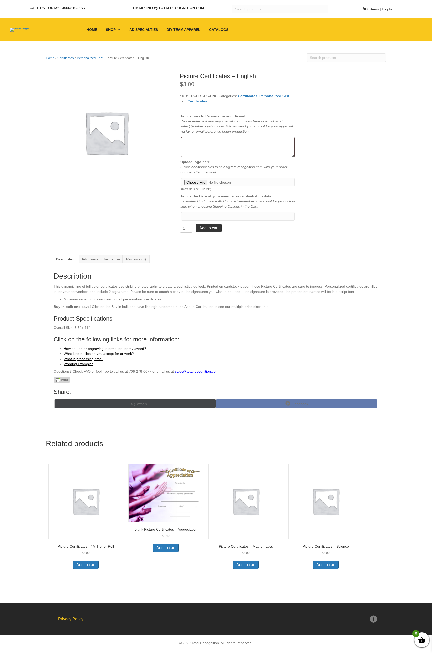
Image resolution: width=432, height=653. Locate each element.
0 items (372, 9)
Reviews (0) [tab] (136, 259)
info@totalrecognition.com (175, 8)
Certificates (66, 58)
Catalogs (218, 30)
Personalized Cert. (90, 58)
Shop (111, 30)
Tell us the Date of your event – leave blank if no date (226, 196)
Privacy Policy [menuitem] (71, 619)
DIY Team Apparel (183, 30)
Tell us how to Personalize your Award (213, 116)
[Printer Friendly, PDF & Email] (62, 380)
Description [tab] (66, 259)
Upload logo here (195, 162)
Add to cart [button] (86, 565)
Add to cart (209, 228)
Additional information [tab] (101, 259)
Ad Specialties (144, 30)
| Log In (385, 9)
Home (92, 30)
